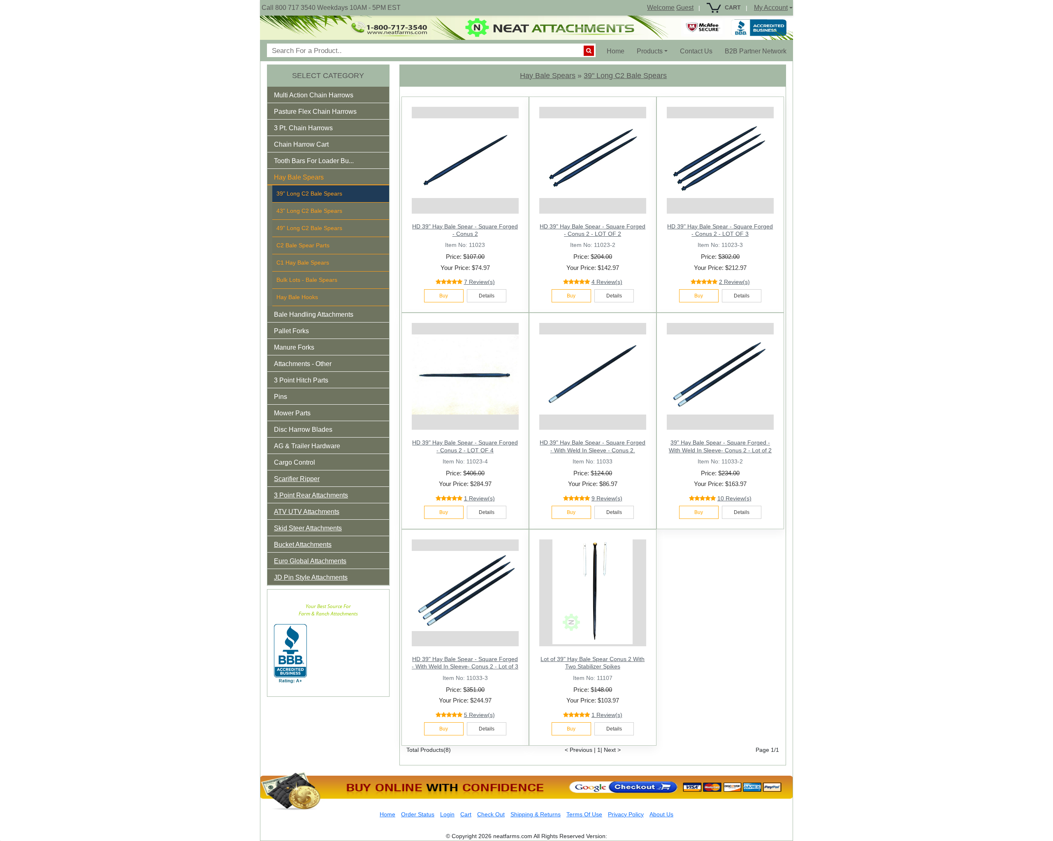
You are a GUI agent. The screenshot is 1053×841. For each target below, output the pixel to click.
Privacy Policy (626, 814)
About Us (661, 814)
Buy (443, 296)
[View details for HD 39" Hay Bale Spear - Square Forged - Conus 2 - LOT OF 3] (720, 158)
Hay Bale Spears (547, 75)
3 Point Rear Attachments (311, 495)
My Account (771, 7)
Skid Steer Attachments (308, 528)
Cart (465, 814)
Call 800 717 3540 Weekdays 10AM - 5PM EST (331, 7)
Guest (684, 7)
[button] (319, 96)
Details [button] (486, 296)
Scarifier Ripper (297, 478)
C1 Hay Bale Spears (302, 262)
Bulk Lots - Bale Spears (306, 279)
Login (447, 814)
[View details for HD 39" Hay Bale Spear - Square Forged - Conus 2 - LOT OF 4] (465, 374)
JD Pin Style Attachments (311, 577)
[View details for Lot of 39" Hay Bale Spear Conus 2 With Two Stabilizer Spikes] (592, 590)
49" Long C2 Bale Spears (309, 228)
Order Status (417, 814)
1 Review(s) (479, 498)
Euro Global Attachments (310, 561)
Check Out (491, 814)
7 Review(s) (479, 282)
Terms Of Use (584, 814)
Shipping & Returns (535, 814)
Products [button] (650, 51)
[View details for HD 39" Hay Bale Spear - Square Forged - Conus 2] (465, 158)
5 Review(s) (479, 715)
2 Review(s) (734, 282)
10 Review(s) (734, 498)
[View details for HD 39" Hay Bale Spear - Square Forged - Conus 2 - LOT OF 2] (592, 158)
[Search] (589, 51)
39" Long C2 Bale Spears (309, 193)
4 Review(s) (606, 282)
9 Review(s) (606, 498)
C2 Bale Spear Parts (302, 245)
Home (619, 51)
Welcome (661, 7)
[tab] (328, 95)
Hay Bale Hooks (297, 297)
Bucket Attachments (303, 544)
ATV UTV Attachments (306, 511)
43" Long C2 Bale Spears (309, 210)
